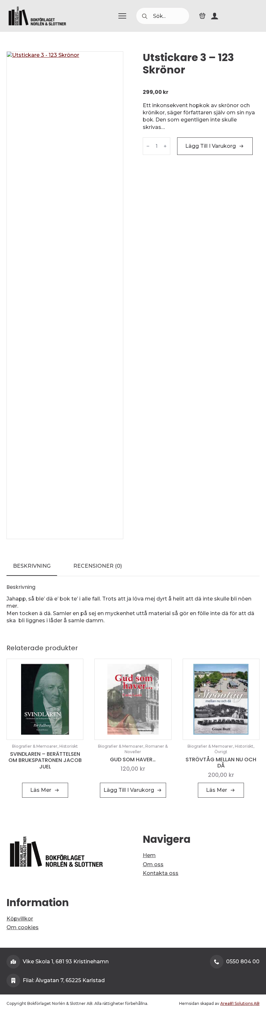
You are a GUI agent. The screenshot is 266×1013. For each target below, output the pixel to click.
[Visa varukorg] (202, 16)
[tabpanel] (133, 604)
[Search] (144, 16)
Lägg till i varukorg (210, 146)
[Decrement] (147, 146)
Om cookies (22, 927)
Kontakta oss (160, 873)
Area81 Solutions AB (240, 1003)
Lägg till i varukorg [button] (128, 790)
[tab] (31, 566)
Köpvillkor (19, 919)
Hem (149, 855)
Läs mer (40, 790)
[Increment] (165, 146)
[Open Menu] (122, 16)
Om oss (153, 864)
